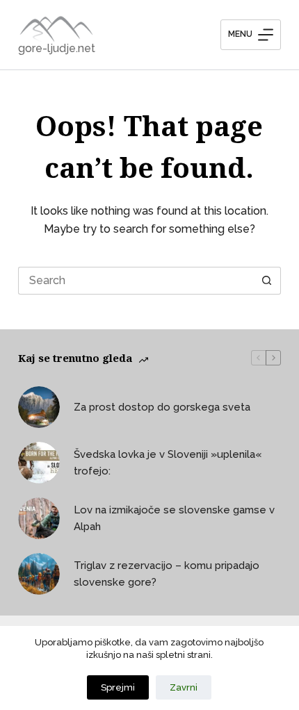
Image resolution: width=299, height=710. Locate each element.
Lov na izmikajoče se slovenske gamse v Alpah (174, 519)
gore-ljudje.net (56, 48)
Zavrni (183, 687)
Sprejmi (118, 687)
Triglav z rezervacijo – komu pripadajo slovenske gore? (166, 574)
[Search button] (267, 281)
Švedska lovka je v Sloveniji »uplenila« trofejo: (167, 463)
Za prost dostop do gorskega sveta (162, 407)
